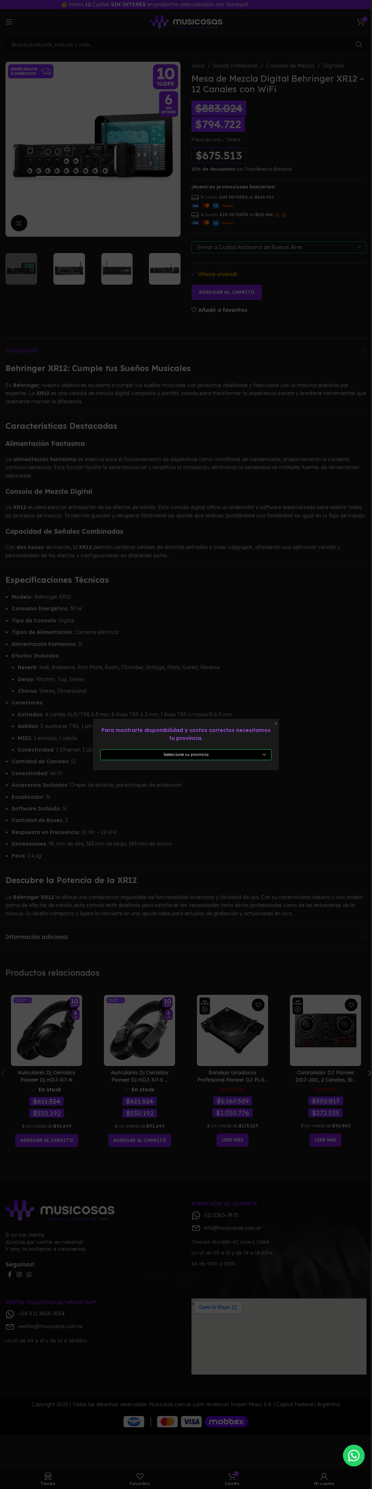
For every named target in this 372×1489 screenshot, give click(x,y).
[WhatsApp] (354, 1456)
